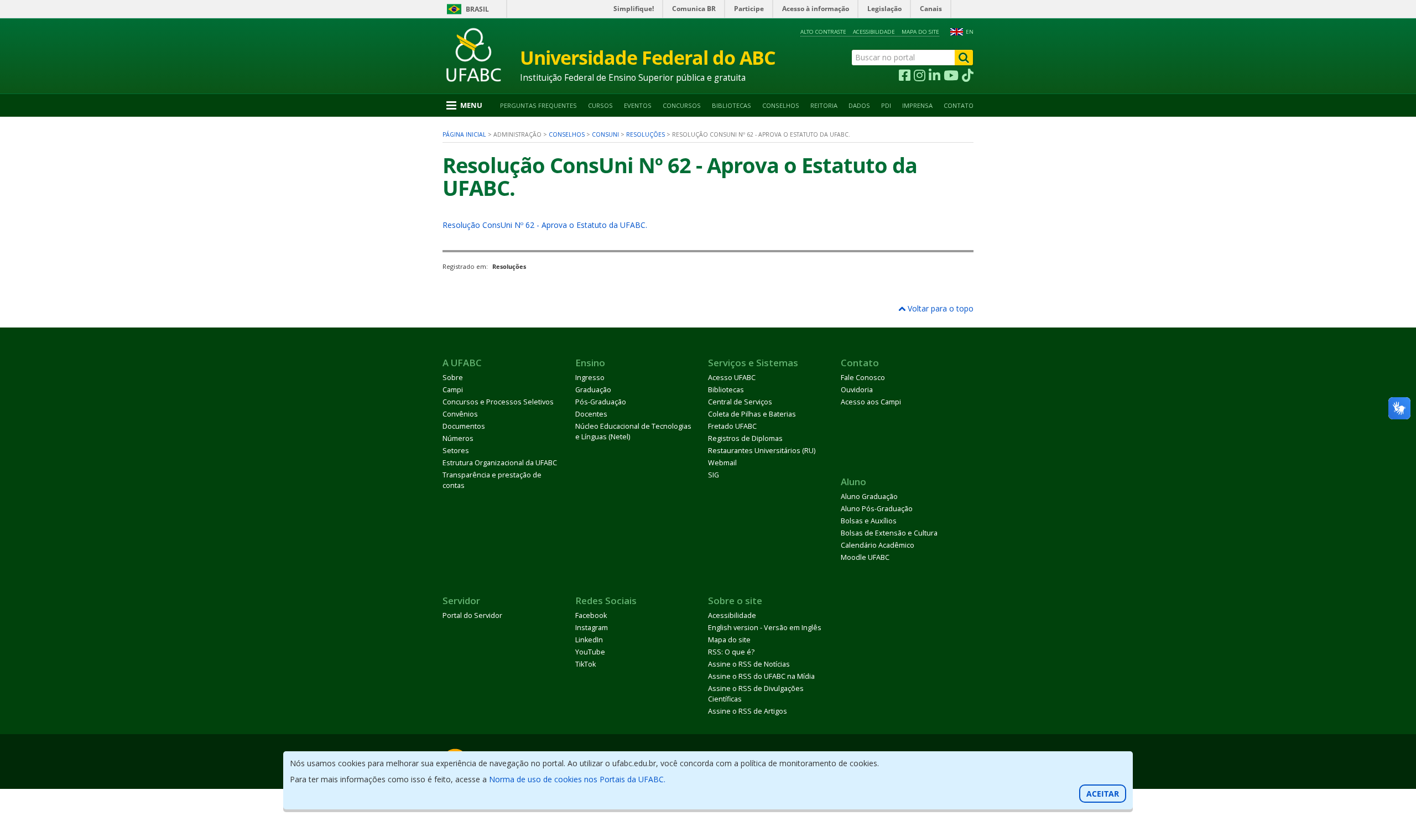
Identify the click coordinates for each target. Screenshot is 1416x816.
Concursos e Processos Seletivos (498, 402)
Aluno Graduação (869, 496)
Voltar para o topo (939, 308)
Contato (959, 105)
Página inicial (464, 134)
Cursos (600, 105)
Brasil (477, 9)
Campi (452, 389)
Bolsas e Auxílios (869, 521)
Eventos (638, 105)
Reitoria (823, 105)
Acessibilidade (874, 31)
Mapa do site (920, 31)
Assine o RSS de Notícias (749, 664)
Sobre (452, 377)
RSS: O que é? (731, 652)
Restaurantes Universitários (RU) (761, 450)
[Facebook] (904, 75)
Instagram (591, 627)
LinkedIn (589, 640)
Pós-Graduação (600, 402)
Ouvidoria (857, 389)
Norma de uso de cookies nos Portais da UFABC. (577, 779)
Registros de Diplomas (745, 438)
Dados (859, 105)
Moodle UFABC (865, 557)
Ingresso (590, 377)
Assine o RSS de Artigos (747, 711)
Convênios (460, 414)
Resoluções (645, 134)
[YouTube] (951, 75)
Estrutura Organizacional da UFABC (499, 462)
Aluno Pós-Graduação (877, 508)
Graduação (593, 389)
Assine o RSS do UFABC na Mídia (761, 676)
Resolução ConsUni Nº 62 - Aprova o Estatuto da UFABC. (544, 225)
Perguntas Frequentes (538, 105)
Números (457, 438)
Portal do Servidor (472, 615)
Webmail (722, 462)
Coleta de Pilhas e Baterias (752, 414)
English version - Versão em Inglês (764, 627)
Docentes (591, 414)
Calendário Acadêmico (877, 545)
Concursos (682, 105)
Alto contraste (823, 31)
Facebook (591, 615)
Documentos (463, 426)
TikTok (585, 664)
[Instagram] (919, 75)
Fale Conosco (863, 377)
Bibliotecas (731, 105)
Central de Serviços (740, 402)
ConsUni (605, 134)
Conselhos (780, 105)
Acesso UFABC (732, 377)
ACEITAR (1102, 793)
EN (970, 31)
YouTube (590, 652)
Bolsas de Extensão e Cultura (889, 533)
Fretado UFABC (732, 426)
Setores (455, 450)
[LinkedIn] (934, 75)
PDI (886, 105)
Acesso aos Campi (871, 402)
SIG (713, 475)
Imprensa (917, 105)
